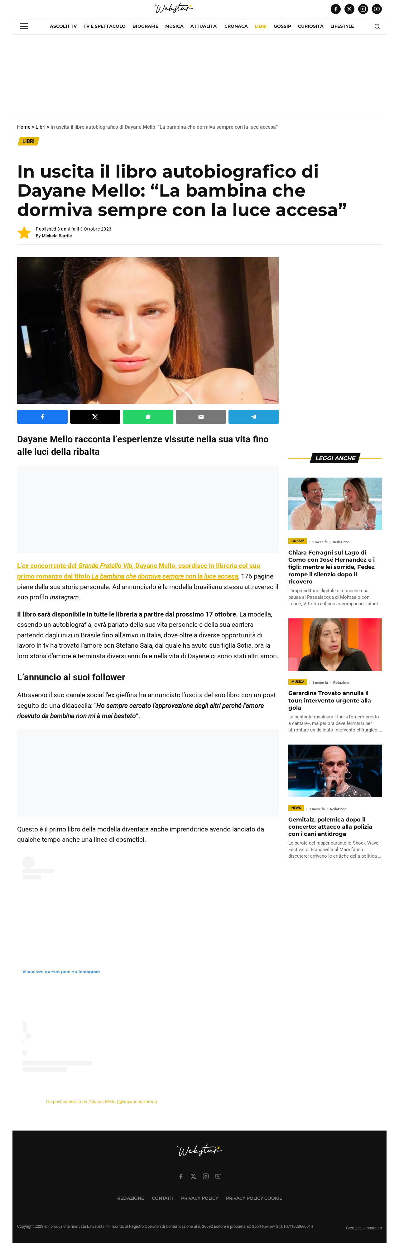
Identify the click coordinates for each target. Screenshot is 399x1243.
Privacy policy (199, 1198)
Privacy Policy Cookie (254, 1198)
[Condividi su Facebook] (42, 417)
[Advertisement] (199, 78)
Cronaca (236, 26)
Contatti (162, 1198)
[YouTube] (377, 9)
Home (24, 127)
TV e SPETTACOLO (105, 26)
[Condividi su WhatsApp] (148, 417)
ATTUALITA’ (204, 26)
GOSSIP (282, 26)
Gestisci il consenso (364, 1228)
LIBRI (261, 26)
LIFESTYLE (342, 26)
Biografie (145, 26)
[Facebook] (336, 9)
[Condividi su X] (95, 417)
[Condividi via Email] (201, 417)
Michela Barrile (57, 235)
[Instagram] (363, 9)
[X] (349, 9)
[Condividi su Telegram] (253, 417)
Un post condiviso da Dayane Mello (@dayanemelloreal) (101, 1101)
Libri (41, 127)
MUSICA (174, 26)
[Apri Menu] (24, 26)
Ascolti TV (63, 26)
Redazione (130, 1198)
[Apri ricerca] (377, 26)
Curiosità (311, 26)
